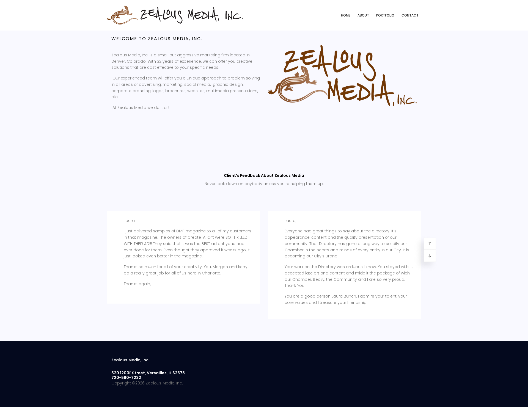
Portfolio (385, 15)
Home (345, 15)
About (363, 15)
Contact (410, 15)
